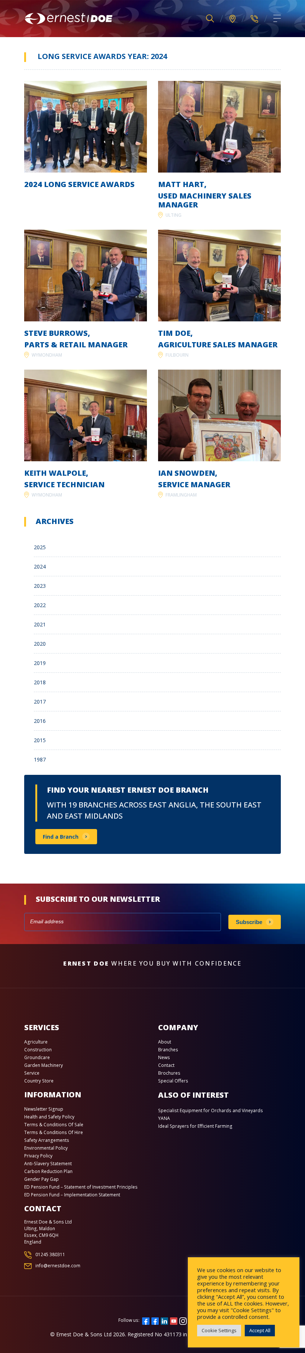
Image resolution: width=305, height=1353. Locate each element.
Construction (38, 1049)
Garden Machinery (43, 1065)
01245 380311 (50, 1254)
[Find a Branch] (232, 18)
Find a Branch (60, 836)
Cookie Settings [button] (219, 1330)
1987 (40, 759)
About (164, 1042)
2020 (40, 643)
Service (31, 1073)
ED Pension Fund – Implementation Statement (72, 1195)
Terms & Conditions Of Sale (53, 1124)
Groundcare (37, 1057)
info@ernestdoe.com (57, 1265)
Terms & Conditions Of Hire (53, 1132)
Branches (168, 1049)
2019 (40, 662)
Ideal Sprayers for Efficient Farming (195, 1126)
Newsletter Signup (43, 1109)
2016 (40, 720)
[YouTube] (173, 1320)
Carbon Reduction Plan (48, 1171)
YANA (164, 1118)
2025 (40, 547)
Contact (166, 1065)
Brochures (169, 1073)
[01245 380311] (254, 18)
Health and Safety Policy (49, 1117)
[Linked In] (164, 1320)
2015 (40, 740)
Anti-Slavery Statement (48, 1163)
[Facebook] (146, 1320)
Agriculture (36, 1042)
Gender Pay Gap (41, 1179)
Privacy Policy (38, 1156)
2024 (40, 566)
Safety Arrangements (46, 1140)
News (164, 1057)
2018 (40, 682)
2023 (40, 585)
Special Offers (173, 1081)
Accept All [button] (259, 1330)
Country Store (39, 1081)
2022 (40, 605)
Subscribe (249, 922)
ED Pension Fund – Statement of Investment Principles (81, 1187)
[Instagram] (183, 1320)
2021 (40, 624)
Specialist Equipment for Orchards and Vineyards (210, 1110)
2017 (40, 701)
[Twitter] (155, 1320)
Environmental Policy (46, 1148)
